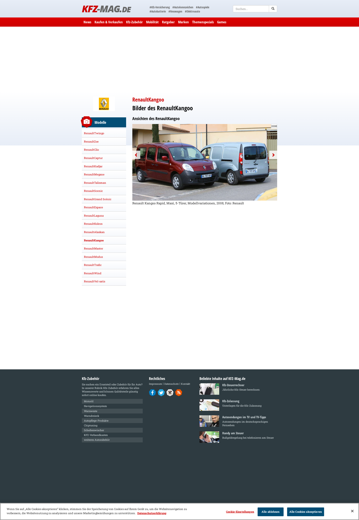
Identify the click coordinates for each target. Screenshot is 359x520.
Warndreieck (91, 415)
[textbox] (255, 8)
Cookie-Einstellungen (240, 512)
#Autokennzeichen (182, 7)
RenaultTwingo (94, 133)
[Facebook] (152, 392)
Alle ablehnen (271, 512)
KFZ (106, 8)
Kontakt (185, 383)
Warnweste (90, 411)
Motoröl (88, 401)
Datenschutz (171, 383)
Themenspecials (203, 22)
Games (221, 22)
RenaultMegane (94, 174)
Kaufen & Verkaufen (109, 22)
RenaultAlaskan (94, 232)
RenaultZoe (91, 141)
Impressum (155, 383)
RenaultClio (91, 149)
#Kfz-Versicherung (160, 7)
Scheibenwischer (94, 430)
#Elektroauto (192, 11)
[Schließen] (352, 511)
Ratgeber (168, 22)
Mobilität (152, 22)
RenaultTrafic (93, 265)
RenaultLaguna (94, 215)
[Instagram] (170, 392)
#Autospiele (202, 7)
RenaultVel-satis (94, 281)
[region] (179, 511)
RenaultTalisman (95, 183)
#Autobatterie (158, 11)
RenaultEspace (93, 207)
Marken (183, 22)
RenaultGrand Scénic (97, 199)
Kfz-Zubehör (134, 22)
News (87, 22)
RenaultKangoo (94, 240)
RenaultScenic (93, 191)
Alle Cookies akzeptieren (305, 512)
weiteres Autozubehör (97, 439)
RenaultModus (93, 257)
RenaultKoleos (93, 224)
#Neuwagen (175, 11)
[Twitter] (161, 392)
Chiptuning (90, 425)
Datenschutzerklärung (151, 513)
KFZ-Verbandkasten (96, 435)
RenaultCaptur (93, 158)
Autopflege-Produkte (96, 420)
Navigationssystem (95, 406)
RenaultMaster (93, 248)
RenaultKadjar (93, 166)
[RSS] (178, 392)
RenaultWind (92, 273)
